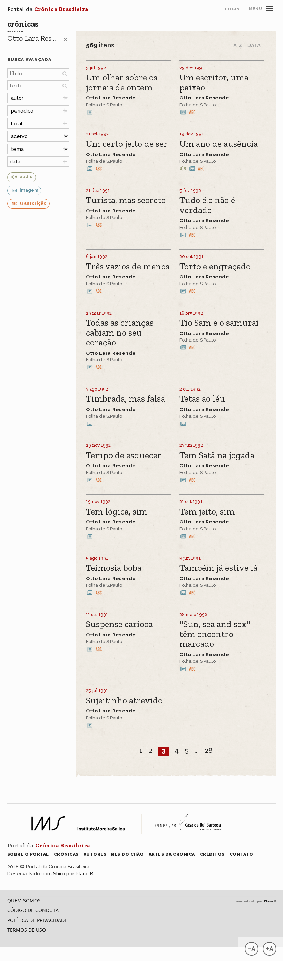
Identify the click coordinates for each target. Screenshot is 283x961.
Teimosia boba (114, 568)
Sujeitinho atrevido (124, 701)
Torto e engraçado (215, 267)
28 (209, 751)
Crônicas (23, 24)
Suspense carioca (119, 624)
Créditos (212, 854)
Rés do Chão (127, 854)
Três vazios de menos (127, 267)
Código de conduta (33, 910)
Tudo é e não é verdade (207, 205)
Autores (95, 854)
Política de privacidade (37, 920)
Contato (241, 854)
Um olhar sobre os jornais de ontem (121, 83)
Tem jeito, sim (207, 512)
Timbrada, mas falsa (125, 399)
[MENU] (269, 7)
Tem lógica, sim (116, 512)
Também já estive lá (218, 568)
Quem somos (24, 900)
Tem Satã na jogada (216, 456)
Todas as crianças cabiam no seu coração (120, 333)
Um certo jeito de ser (127, 144)
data (15, 161)
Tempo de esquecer (124, 456)
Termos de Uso (26, 929)
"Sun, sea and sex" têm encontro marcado (214, 634)
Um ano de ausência (218, 144)
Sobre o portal (28, 854)
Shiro (59, 873)
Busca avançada (29, 59)
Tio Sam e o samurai (219, 323)
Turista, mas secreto (126, 200)
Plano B (85, 873)
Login (232, 9)
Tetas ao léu (202, 399)
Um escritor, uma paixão (213, 83)
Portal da (47, 9)
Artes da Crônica (172, 854)
